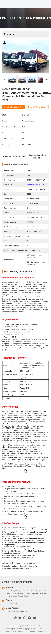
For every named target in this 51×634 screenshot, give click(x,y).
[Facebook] (20, 618)
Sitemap (18, 626)
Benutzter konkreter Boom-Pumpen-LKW (19, 566)
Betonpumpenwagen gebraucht (25, 563)
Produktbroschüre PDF (35, 185)
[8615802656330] (34, 618)
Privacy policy (8, 626)
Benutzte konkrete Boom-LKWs (15, 569)
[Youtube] (29, 618)
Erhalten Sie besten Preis (13, 107)
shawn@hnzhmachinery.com (16, 611)
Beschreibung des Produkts (37, 156)
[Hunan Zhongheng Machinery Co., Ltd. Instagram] (24, 618)
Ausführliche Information (13, 156)
